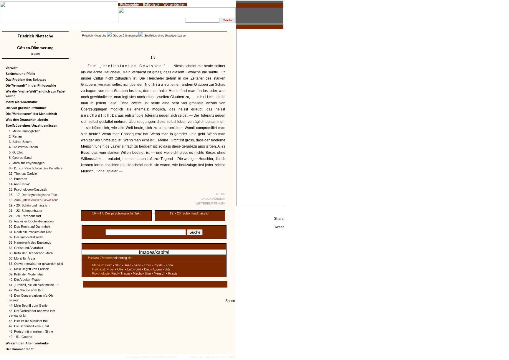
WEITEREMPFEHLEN (210, 203)
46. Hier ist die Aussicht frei (28, 321)
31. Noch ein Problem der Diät (30, 232)
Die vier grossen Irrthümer (26, 108)
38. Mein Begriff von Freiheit (29, 269)
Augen (157, 269)
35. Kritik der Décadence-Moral (31, 253)
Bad (138, 269)
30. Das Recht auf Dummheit (29, 226)
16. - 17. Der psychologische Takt (33, 194)
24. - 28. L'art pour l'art (25, 216)
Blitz (168, 269)
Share (279, 219)
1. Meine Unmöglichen (24, 131)
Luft (130, 269)
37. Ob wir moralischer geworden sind (36, 263)
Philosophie (129, 4)
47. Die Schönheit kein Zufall (29, 326)
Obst (120, 269)
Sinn (148, 273)
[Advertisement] (260, 117)
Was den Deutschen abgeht (27, 119)
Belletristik (151, 4)
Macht (137, 273)
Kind (114, 273)
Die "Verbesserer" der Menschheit (31, 113)
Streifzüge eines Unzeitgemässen (31, 125)
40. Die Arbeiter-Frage (24, 279)
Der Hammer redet (20, 349)
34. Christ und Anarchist (26, 248)
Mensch (159, 273)
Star (118, 265)
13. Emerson (18, 179)
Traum (125, 273)
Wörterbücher (174, 4)
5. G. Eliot (16, 152)
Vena (137, 265)
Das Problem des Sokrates (26, 79)
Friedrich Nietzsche (35, 36)
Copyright (34, 27)
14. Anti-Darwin (19, 184)
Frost (110, 269)
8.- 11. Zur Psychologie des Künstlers (35, 168)
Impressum (19, 27)
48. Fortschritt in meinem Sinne (31, 331)
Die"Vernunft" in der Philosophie (31, 85)
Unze (127, 265)
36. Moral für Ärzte (22, 258)
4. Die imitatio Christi (23, 147)
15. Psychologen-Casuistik (28, 189)
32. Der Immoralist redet (26, 237)
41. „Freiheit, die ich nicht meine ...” (34, 285)
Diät (147, 269)
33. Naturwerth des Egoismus (30, 242)
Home (6, 27)
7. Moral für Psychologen (26, 163)
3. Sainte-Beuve (20, 141)
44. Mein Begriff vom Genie (28, 305)
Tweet (279, 227)
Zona (169, 265)
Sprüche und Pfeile (20, 73)
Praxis (172, 273)
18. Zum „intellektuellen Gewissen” (33, 200)
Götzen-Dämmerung (35, 48)
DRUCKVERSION (213, 198)
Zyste (158, 265)
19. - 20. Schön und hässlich (29, 205)
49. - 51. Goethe (20, 336)
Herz (108, 265)
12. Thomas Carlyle (23, 173)
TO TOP (219, 194)
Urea (147, 265)
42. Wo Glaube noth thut (26, 290)
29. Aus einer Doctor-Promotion (31, 221)
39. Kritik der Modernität (26, 274)
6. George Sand (20, 157)
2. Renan (15, 136)
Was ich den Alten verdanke (27, 343)
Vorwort (12, 68)
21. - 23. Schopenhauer (25, 210)
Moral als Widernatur (21, 102)
